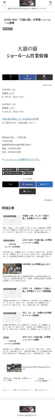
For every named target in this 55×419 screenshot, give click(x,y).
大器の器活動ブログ (27, 169)
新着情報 (29, 173)
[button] (44, 77)
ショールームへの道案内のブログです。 (22, 159)
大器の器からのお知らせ (13, 173)
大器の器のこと (10, 169)
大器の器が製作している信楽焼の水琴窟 (20, 119)
